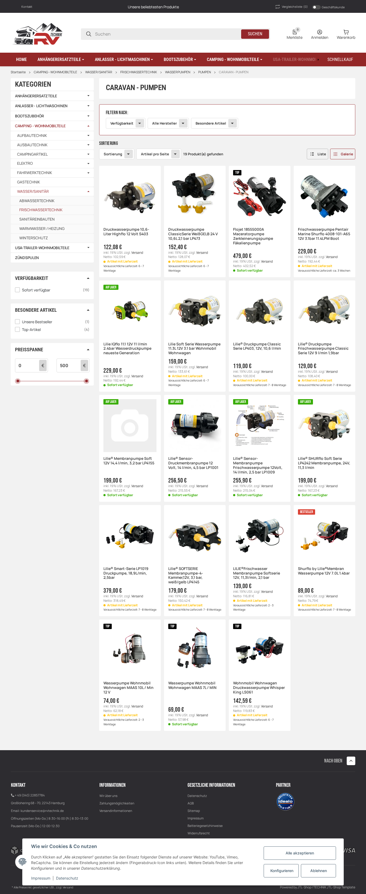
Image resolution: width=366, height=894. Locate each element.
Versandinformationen (115, 810)
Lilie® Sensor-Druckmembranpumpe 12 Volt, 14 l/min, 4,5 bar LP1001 (193, 463)
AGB (191, 803)
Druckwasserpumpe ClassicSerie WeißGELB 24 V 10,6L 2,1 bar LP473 (193, 234)
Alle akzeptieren (300, 853)
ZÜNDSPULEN (27, 257)
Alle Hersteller (164, 123)
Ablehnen (318, 870)
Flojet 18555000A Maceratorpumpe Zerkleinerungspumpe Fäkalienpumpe (253, 236)
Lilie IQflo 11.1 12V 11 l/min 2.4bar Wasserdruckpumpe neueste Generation (127, 348)
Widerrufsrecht (199, 833)
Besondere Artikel (211, 123)
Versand (137, 252)
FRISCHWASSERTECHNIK (138, 72)
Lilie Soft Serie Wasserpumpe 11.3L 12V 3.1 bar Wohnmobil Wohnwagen (194, 348)
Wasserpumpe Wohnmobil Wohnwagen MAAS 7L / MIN (192, 685)
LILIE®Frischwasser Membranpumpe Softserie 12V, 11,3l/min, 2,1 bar (256, 573)
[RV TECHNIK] (37, 33)
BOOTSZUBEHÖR (29, 115)
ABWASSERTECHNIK (36, 200)
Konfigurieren (281, 870)
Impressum (196, 818)
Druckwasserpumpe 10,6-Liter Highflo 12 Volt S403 (126, 231)
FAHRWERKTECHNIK (34, 173)
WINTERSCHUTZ (33, 237)
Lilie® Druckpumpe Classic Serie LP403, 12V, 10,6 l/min (257, 346)
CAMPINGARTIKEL (32, 154)
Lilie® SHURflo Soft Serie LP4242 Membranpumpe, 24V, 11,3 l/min (324, 463)
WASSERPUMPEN (177, 72)
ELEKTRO (25, 163)
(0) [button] (295, 7)
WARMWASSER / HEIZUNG (42, 228)
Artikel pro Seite (155, 154)
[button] (60, 59)
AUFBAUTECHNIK (32, 135)
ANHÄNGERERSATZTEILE (36, 95)
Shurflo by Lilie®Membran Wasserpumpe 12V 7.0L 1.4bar (324, 571)
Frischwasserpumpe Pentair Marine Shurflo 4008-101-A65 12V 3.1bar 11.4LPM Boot (324, 234)
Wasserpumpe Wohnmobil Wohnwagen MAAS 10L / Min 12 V (128, 687)
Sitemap (194, 810)
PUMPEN (204, 72)
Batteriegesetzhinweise (205, 825)
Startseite (18, 72)
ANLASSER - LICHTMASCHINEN (41, 105)
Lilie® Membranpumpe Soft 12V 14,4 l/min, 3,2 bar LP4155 (128, 460)
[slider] (18, 381)
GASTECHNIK (28, 181)
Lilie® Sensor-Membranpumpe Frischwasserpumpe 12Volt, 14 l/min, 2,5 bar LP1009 (257, 465)
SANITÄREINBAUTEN (37, 219)
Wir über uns (108, 795)
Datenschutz (197, 795)
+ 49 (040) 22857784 (30, 795)
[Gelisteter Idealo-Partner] (285, 801)
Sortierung (113, 154)
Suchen (255, 33)
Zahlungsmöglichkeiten (116, 803)
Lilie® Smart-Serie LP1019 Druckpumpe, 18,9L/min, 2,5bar (125, 573)
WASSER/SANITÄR (98, 72)
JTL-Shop (304, 887)
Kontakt (26, 7)
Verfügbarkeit (121, 123)
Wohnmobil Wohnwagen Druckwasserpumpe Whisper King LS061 (259, 687)
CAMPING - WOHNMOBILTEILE (55, 72)
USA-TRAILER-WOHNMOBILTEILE (42, 247)
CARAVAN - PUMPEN (233, 72)
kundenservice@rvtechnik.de (42, 810)
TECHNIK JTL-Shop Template (334, 887)
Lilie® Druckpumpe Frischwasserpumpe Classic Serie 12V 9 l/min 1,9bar (323, 348)
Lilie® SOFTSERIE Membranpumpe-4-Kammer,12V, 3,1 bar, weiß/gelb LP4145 (185, 575)
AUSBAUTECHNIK (32, 145)
